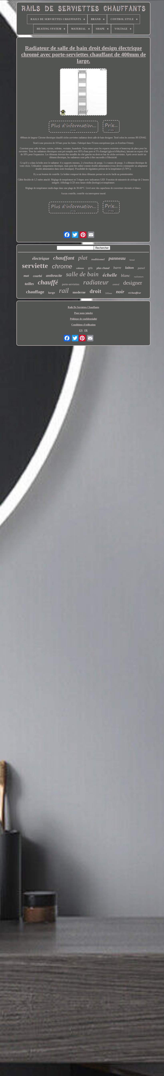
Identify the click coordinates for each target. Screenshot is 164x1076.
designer (132, 283)
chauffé (48, 282)
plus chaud (103, 268)
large (51, 292)
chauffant (63, 258)
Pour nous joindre (83, 313)
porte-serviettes (70, 284)
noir (120, 291)
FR (86, 330)
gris (90, 268)
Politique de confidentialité (83, 318)
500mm (108, 293)
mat (26, 276)
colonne (80, 268)
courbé (37, 276)
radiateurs (138, 276)
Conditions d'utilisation (83, 324)
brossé (132, 260)
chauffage (35, 291)
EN (81, 330)
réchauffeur (134, 292)
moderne (79, 292)
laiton (129, 268)
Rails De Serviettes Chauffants (83, 307)
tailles (29, 284)
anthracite (54, 275)
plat (82, 257)
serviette (35, 266)
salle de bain (82, 274)
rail (64, 290)
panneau (117, 258)
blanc (125, 275)
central (116, 284)
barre (117, 268)
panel (141, 268)
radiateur (96, 282)
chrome (62, 266)
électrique (40, 258)
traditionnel (98, 259)
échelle (110, 275)
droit (95, 291)
